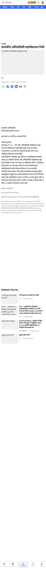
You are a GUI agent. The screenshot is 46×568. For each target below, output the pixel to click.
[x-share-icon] (7, 87)
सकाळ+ (41, 566)
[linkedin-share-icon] (16, 87)
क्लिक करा (36, 197)
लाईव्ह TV (33, 566)
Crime (37, 7)
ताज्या (12, 7)
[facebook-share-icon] (12, 87)
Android (13, 212)
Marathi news (13, 201)
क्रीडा (29, 7)
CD (2, 78)
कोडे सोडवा (15, 192)
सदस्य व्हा (10, 188)
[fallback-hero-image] (9, 299)
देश (18, 7)
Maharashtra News (7, 203)
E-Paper (13, 566)
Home (4, 566)
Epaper (5, 7)
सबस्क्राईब (33, 2)
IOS (20, 212)
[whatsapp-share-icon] (3, 87)
